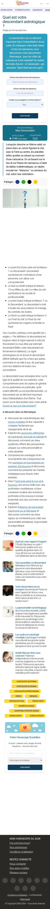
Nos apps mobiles (19, 868)
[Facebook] (17, 182)
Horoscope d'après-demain (26, 691)
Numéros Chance (26, 706)
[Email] (35, 182)
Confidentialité (35, 895)
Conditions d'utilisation (21, 852)
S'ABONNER (25, 767)
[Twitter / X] (29, 182)
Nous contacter (18, 864)
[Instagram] (13, 880)
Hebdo (18, 696)
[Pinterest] (45, 880)
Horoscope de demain (26, 686)
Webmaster (25, 899)
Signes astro (7, 10)
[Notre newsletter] (41, 3)
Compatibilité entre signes (26, 710)
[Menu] (2, 3)
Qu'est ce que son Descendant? (19, 406)
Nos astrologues (18, 847)
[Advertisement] (25, 237)
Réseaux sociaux (18, 872)
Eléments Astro (22, 10)
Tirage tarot (38, 701)
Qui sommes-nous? (20, 843)
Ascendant (38, 10)
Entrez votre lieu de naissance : (25, 88)
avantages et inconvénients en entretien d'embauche (26, 464)
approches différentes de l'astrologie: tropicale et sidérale (26, 435)
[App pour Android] (33, 888)
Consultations (36, 715)
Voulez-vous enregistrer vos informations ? (25, 100)
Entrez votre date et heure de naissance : (25, 77)
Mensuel (34, 696)
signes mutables (16, 422)
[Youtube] (29, 880)
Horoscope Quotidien (26, 681)
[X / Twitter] (17, 888)
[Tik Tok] (37, 880)
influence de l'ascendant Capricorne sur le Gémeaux (25, 509)
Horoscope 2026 (16, 701)
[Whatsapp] (23, 182)
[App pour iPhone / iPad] (25, 888)
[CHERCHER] (48, 3)
